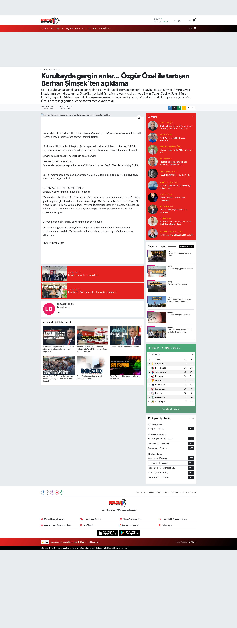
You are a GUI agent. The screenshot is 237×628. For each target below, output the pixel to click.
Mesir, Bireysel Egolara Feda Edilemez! (172, 199)
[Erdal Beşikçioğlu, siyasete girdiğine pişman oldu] (125, 365)
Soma (94, 28)
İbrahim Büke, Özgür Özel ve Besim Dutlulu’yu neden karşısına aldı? (176, 127)
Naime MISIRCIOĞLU (169, 172)
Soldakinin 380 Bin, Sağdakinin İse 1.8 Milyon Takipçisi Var (175, 223)
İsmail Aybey (166, 135)
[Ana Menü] (194, 28)
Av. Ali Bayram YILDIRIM (171, 232)
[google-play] (130, 533)
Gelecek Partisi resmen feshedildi (124, 347)
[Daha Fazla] (184, 108)
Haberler (45, 70)
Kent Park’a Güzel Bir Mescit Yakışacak (172, 139)
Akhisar (59, 28)
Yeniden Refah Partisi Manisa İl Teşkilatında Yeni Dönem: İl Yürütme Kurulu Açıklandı (92, 349)
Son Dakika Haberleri (130, 525)
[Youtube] (57, 492)
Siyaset (56, 70)
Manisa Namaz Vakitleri (132, 519)
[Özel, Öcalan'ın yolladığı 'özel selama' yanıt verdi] (92, 365)
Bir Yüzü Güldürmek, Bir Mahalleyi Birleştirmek (175, 187)
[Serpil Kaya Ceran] (153, 185)
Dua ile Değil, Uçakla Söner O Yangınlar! (173, 211)
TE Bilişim (192, 542)
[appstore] (108, 533)
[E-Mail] (59, 313)
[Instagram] (52, 492)
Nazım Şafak (166, 158)
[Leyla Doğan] (49, 309)
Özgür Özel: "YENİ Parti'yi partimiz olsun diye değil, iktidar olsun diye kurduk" (58, 378)
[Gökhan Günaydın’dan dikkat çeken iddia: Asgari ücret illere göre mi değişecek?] (59, 336)
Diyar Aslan (165, 218)
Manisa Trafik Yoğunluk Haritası (174, 519)
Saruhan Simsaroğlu (170, 147)
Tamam (124, 548)
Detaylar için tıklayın (171, 409)
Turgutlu (69, 28)
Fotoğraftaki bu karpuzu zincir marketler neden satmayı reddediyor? (173, 163)
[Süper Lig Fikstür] (192, 418)
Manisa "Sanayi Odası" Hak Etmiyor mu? (176, 151)
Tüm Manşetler (89, 525)
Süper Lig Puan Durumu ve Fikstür (57, 525)
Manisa (44, 28)
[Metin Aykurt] (153, 209)
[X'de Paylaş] (174, 108)
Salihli (77, 28)
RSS (46, 542)
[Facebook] (43, 492)
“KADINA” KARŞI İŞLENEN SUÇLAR (176, 235)
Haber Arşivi (167, 525)
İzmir (52, 28)
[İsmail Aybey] (153, 137)
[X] (48, 492)
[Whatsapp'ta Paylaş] (179, 108)
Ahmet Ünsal (166, 194)
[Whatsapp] (61, 492)
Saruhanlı (86, 28)
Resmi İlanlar (105, 28)
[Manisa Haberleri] (50, 20)
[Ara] (191, 28)
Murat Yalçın (166, 123)
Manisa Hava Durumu (92, 519)
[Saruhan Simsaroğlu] (153, 149)
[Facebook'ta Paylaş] (170, 108)
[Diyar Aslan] (153, 221)
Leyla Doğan (63, 307)
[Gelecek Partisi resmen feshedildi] (125, 336)
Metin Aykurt (166, 206)
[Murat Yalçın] (153, 125)
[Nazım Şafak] (153, 161)
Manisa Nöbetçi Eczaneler (54, 519)
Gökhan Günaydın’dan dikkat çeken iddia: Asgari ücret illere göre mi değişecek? (58, 349)
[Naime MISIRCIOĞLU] (153, 173)
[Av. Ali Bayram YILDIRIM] (153, 233)
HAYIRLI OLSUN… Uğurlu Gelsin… (175, 175)
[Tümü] (192, 117)
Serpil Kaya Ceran (168, 182)
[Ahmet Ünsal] (153, 197)
